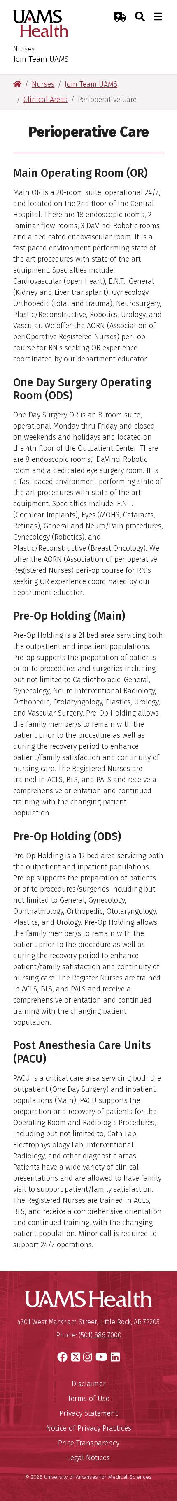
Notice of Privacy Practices (88, 1428)
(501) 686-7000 (100, 1335)
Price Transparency (88, 1443)
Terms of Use (88, 1398)
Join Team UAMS (41, 59)
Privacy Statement (88, 1413)
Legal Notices (88, 1457)
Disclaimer (89, 1383)
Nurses (24, 49)
